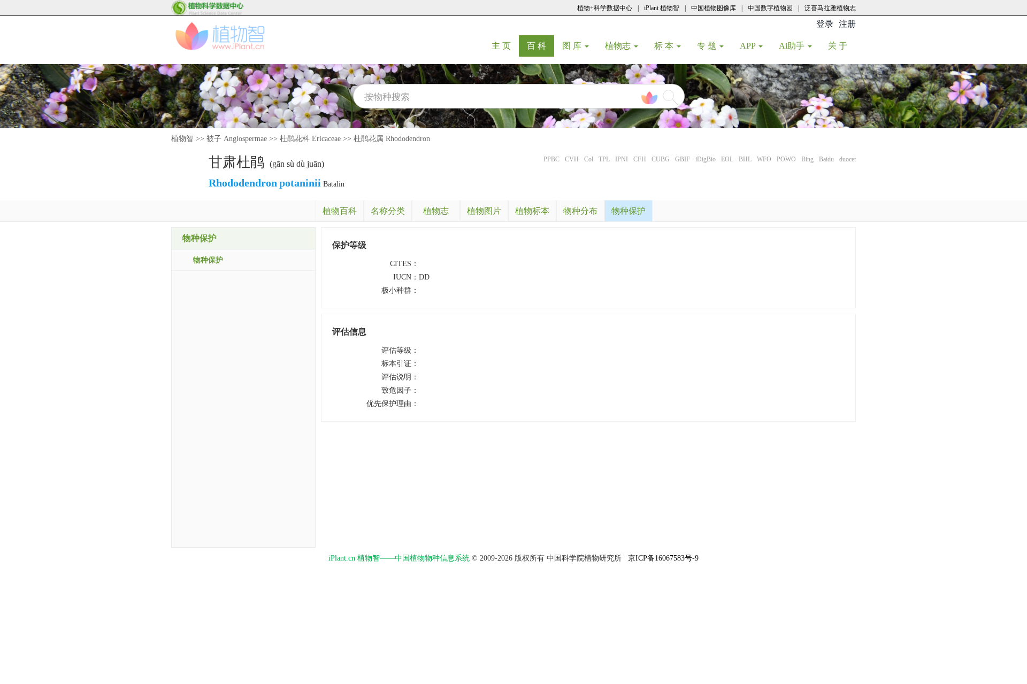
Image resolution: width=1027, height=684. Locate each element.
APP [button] (748, 45)
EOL (727, 159)
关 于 (841, 45)
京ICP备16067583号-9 (663, 558)
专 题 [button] (707, 45)
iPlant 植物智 (661, 8)
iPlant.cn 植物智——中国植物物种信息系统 (399, 558)
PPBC (551, 159)
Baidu (826, 159)
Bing (807, 159)
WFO (764, 159)
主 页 (505, 45)
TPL (604, 159)
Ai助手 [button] (793, 45)
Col (588, 159)
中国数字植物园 (770, 8)
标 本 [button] (665, 45)
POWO (786, 159)
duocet (847, 159)
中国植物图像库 (713, 8)
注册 (847, 23)
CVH (572, 159)
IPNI (621, 159)
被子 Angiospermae (236, 139)
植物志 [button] (619, 45)
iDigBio (705, 159)
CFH (639, 159)
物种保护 (208, 260)
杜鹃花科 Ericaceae (310, 139)
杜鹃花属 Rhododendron (392, 139)
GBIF (682, 159)
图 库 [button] (573, 45)
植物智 (182, 139)
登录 (824, 23)
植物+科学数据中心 (604, 8)
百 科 (540, 45)
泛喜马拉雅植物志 (830, 8)
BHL (745, 159)
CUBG (661, 159)
